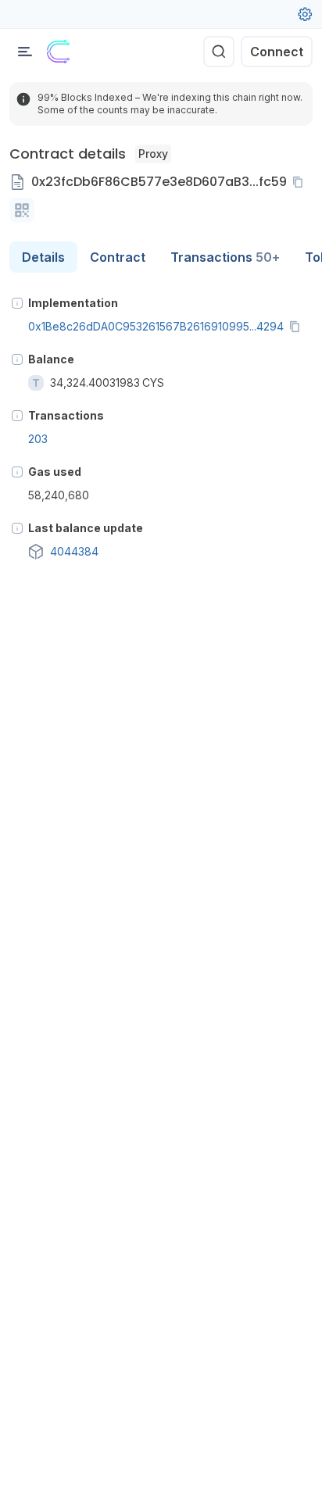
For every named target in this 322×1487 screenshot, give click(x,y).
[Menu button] (25, 51)
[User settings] (305, 14)
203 (38, 438)
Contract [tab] (117, 257)
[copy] (301, 182)
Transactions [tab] (225, 257)
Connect (276, 51)
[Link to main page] (58, 51)
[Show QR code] (21, 210)
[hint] (17, 303)
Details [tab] (43, 257)
